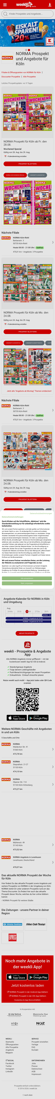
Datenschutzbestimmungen (41, 513)
